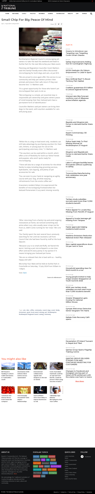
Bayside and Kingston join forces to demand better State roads (79, 124)
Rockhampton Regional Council (28, 314)
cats (24, 310)
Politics (33, 13)
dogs (49, 310)
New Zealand (37, 473)
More (15, 474)
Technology (60, 13)
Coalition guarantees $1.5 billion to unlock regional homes (79, 89)
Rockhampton (52, 312)
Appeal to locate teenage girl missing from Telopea (78, 219)
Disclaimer (89, 492)
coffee (32, 310)
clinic (27, 310)
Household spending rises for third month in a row (78, 269)
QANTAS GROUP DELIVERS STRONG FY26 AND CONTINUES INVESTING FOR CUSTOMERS (78, 361)
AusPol (41, 466)
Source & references (54, 277)
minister (47, 466)
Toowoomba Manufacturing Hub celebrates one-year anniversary (78, 175)
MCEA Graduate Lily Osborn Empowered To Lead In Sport (56, 1)
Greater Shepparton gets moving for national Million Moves (76, 300)
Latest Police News (70, 472)
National (15, 13)
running (41, 314)
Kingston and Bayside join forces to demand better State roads (79, 154)
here (24, 273)
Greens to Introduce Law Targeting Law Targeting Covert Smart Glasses (77, 53)
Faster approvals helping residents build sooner (76, 228)
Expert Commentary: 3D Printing (76, 134)
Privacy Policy (81, 492)
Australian (52, 456)
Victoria (53, 460)
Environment (37, 469)
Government (43, 456)
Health (70, 13)
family (58, 310)
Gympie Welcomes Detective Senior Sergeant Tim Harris (78, 310)
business (45, 473)
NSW (47, 460)
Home (7, 13)
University (53, 463)
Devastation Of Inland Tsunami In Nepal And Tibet (79, 342)
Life (77, 13)
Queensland (45, 463)
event (53, 310)
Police (43, 460)
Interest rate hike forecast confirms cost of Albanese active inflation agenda (77, 98)
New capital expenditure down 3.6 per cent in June (79, 245)
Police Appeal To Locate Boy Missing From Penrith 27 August (80, 211)
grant (28, 312)
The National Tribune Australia (14, 492)
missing (41, 312)
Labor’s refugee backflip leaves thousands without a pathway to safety (79, 165)
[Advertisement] (60, 7)
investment (37, 476)
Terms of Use (71, 492)
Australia (36, 456)
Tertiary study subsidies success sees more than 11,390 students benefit (79, 201)
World (84, 13)
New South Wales (56, 466)
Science (50, 13)
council (44, 310)
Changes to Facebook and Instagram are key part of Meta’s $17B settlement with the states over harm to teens (79, 374)
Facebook (87, 456)
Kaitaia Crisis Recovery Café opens (78, 318)
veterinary (47, 314)
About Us (56, 492)
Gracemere (22, 312)
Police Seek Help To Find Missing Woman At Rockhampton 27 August (76, 143)
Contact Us (63, 492)
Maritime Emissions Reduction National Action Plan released (79, 237)
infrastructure (52, 469)
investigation (52, 473)
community (38, 310)
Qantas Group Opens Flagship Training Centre (79, 351)
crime (43, 476)
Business (42, 13)
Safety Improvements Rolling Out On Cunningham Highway (17, 1)
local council (34, 312)
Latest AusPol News (71, 479)
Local (24, 13)
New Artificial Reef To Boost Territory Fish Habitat (78, 80)
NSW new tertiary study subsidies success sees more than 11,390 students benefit (78, 289)
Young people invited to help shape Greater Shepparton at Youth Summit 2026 (78, 279)
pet (46, 312)
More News (80, 381)
